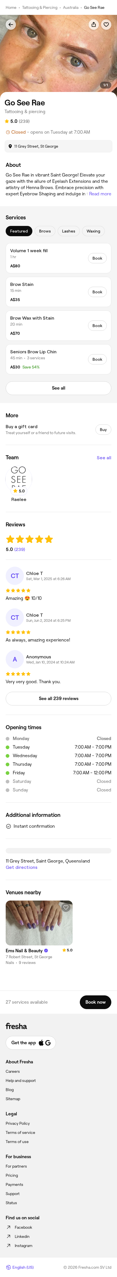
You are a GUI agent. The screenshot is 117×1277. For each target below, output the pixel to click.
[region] (58, 57)
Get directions (21, 867)
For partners (16, 1166)
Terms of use (17, 1141)
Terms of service (20, 1132)
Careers (13, 1071)
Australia (70, 7)
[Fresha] (58, 1026)
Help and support (21, 1080)
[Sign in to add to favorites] (106, 24)
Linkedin (22, 1236)
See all (104, 457)
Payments (14, 1184)
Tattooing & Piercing (39, 7)
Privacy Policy (18, 1123)
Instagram (23, 1245)
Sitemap (13, 1098)
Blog (10, 1089)
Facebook (23, 1227)
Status (11, 1202)
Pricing (12, 1175)
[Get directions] (58, 850)
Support (13, 1193)
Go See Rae (94, 7)
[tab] (19, 231)
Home (11, 7)
